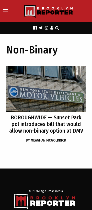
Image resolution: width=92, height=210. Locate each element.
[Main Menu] (5, 11)
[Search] (57, 27)
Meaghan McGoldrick (46, 140)
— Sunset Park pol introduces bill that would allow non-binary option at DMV (46, 124)
